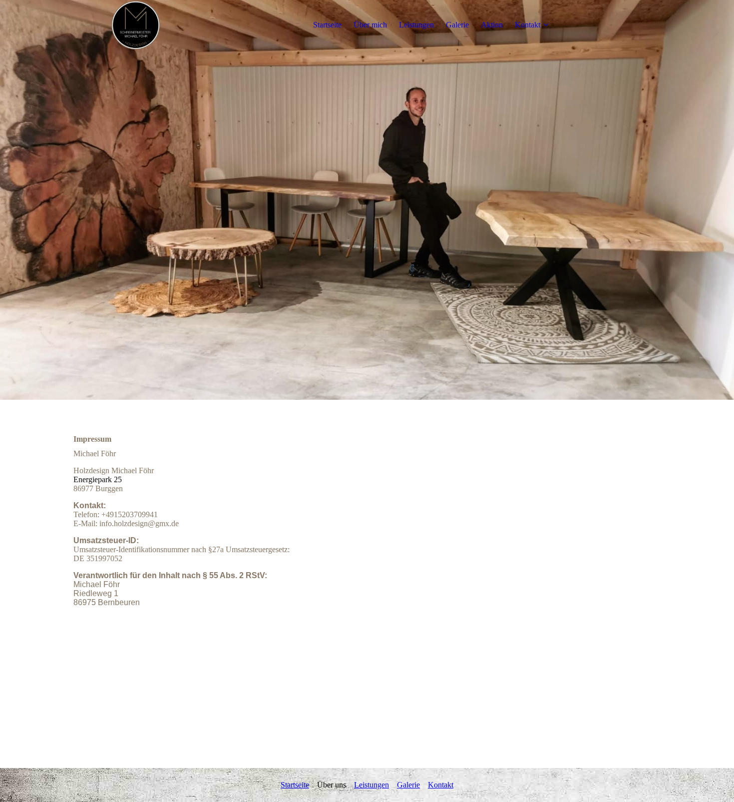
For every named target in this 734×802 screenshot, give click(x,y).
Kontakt (527, 24)
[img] (135, 25)
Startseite (327, 24)
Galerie (457, 24)
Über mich (370, 24)
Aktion (492, 24)
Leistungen (416, 24)
